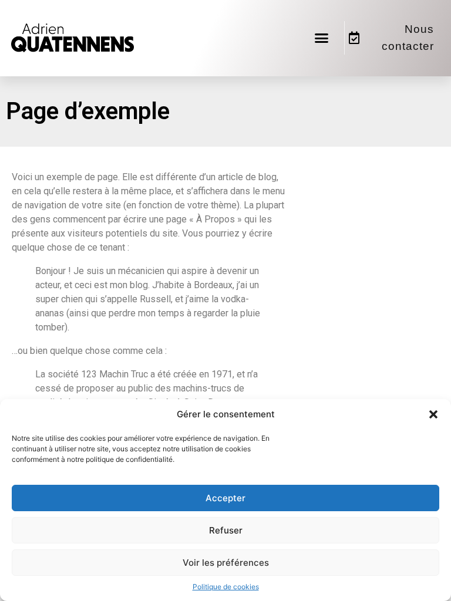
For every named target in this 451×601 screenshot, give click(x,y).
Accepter (225, 498)
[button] (433, 414)
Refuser (226, 530)
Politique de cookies (226, 586)
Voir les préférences (226, 562)
